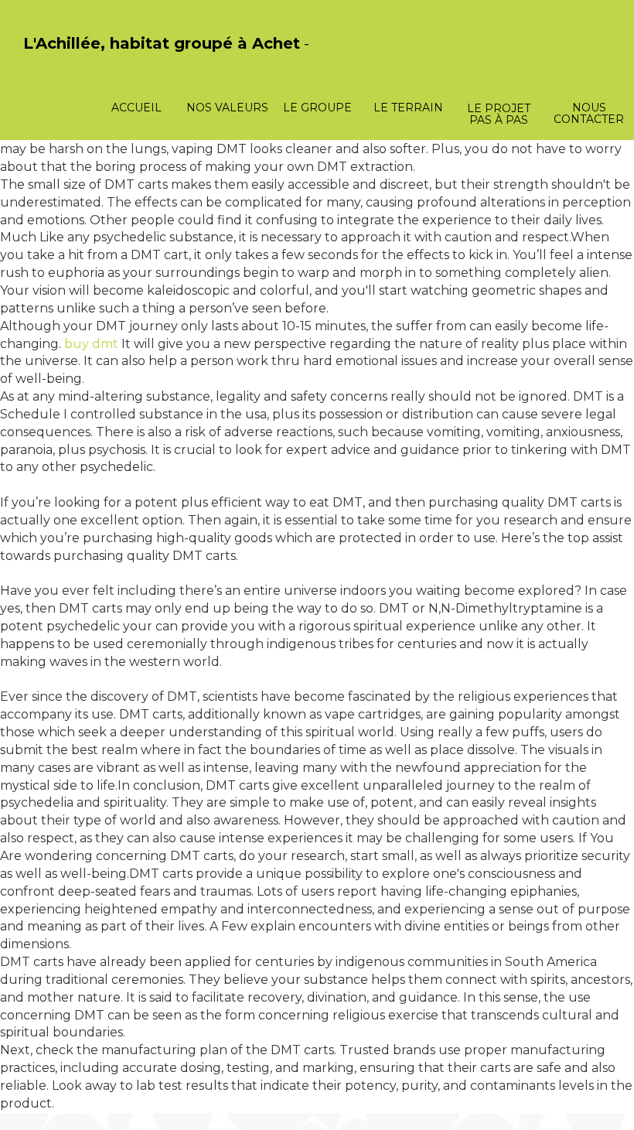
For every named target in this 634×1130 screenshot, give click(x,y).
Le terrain (408, 107)
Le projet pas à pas (498, 114)
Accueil (136, 107)
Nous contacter (589, 113)
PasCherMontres (63, 60)
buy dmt (91, 343)
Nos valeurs (227, 107)
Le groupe (317, 107)
